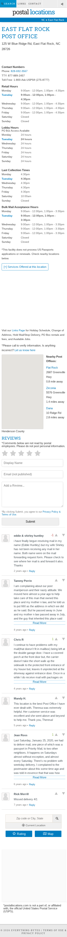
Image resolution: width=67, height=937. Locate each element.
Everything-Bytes (25, 930)
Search (9, 3)
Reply (32, 571)
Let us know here (25, 350)
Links (22, 3)
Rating (21, 833)
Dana (49, 408)
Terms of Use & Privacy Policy (44, 932)
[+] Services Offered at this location (25, 266)
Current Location (35, 825)
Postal (33, 11)
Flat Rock (52, 367)
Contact (34, 3)
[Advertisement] (33, 58)
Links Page (18, 330)
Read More (39, 623)
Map (50, 833)
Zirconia (51, 388)
